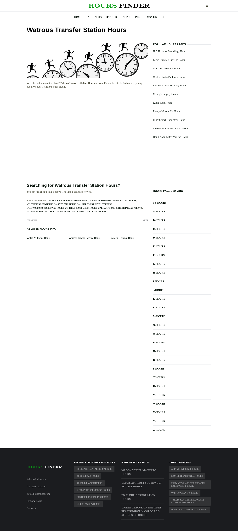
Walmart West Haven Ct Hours (94, 204)
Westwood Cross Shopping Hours (45, 208)
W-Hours (159, 403)
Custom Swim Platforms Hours (169, 77)
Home (78, 17)
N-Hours (159, 325)
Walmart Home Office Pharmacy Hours (120, 208)
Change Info (132, 17)
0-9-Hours (159, 202)
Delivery (31, 508)
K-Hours (159, 298)
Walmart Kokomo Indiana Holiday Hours (113, 200)
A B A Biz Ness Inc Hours (166, 68)
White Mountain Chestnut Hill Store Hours (81, 212)
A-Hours (159, 211)
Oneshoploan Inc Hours (184, 493)
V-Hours (159, 395)
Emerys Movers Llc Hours (166, 111)
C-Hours (159, 229)
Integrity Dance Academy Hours (169, 85)
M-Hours (159, 316)
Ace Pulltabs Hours (88, 476)
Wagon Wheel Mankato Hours (138, 472)
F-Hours (159, 255)
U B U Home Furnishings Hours (170, 51)
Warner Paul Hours (65, 204)
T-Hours (159, 377)
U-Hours (159, 386)
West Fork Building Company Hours (68, 200)
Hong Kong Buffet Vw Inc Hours (170, 137)
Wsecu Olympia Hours (122, 238)
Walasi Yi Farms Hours (38, 238)
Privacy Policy (34, 501)
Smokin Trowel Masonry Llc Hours (171, 128)
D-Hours (159, 237)
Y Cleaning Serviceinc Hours (93, 490)
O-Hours (159, 333)
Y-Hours (159, 421)
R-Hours (159, 359)
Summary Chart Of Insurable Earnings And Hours (188, 484)
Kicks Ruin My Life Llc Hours (169, 60)
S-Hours (158, 368)
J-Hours (158, 290)
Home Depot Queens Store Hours (189, 509)
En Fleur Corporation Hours (138, 497)
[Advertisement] (87, 115)
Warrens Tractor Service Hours (84, 238)
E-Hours (159, 246)
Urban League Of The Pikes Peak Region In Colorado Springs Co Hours (141, 511)
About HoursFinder (102, 17)
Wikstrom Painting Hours (41, 212)
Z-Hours (159, 429)
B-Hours (159, 220)
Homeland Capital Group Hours (94, 469)
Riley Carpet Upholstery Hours (169, 120)
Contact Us (155, 17)
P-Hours (159, 342)
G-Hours (159, 264)
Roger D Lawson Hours (89, 483)
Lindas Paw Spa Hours (88, 504)
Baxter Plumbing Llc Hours (187, 476)
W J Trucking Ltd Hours (40, 204)
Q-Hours (159, 351)
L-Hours (159, 307)
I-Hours (158, 281)
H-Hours (159, 272)
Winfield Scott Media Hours (81, 208)
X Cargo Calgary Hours (165, 94)
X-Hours (159, 412)
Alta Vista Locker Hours (185, 469)
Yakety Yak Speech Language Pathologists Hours (187, 501)
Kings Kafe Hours (162, 102)
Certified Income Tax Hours (92, 497)
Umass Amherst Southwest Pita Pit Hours (141, 484)
